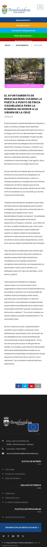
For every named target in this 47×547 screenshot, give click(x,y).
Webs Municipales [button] (22, 36)
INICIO (7, 45)
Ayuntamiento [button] (23, 20)
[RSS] (23, 536)
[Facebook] (8, 536)
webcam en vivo (12, 498)
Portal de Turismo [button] (23, 41)
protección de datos (15, 517)
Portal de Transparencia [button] (23, 30)
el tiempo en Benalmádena (16, 502)
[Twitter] (4, 536)
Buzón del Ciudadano (15, 474)
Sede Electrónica (13, 478)
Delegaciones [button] (22, 25)
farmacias (10, 493)
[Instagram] (18, 536)
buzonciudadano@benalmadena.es (22, 453)
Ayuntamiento (22, 45)
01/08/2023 (8, 117)
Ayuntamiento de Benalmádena (20, 543)
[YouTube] (13, 536)
